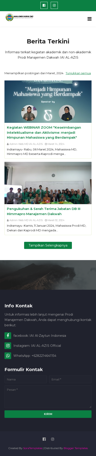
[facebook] (44, 5)
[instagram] (54, 5)
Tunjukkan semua (78, 73)
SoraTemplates (32, 448)
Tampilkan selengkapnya (48, 245)
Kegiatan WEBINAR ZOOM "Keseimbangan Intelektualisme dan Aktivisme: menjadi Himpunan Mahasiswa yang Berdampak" (44, 132)
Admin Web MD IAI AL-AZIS (26, 144)
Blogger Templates (76, 448)
